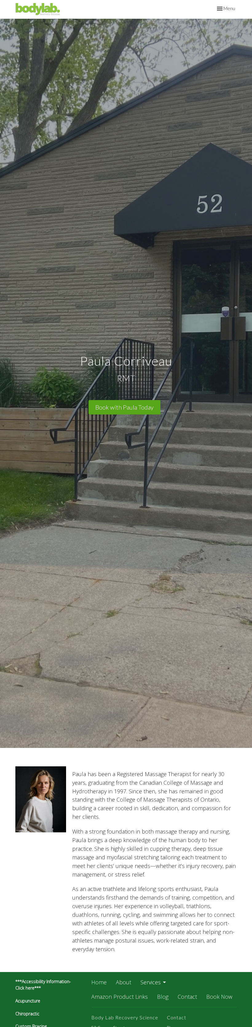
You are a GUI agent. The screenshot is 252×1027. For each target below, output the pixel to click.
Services (150, 982)
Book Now (219, 996)
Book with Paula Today (124, 407)
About (123, 982)
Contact (187, 996)
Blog (162, 996)
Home (99, 982)
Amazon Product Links (119, 996)
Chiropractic (28, 1014)
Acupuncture (27, 1001)
